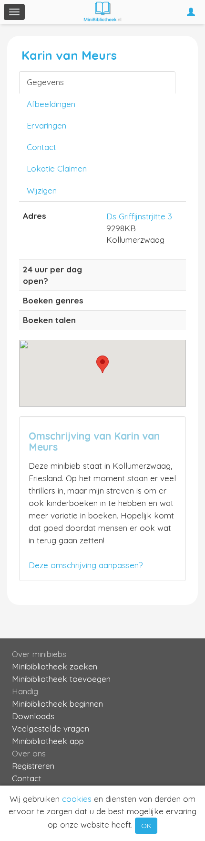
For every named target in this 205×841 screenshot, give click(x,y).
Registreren (33, 766)
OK (146, 825)
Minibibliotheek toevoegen (61, 679)
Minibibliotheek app (48, 741)
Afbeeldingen (51, 104)
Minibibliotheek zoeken (54, 666)
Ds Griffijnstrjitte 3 (139, 216)
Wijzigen (42, 190)
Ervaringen (46, 125)
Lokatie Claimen (57, 168)
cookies (77, 799)
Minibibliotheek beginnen (57, 704)
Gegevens (45, 82)
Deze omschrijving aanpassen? (86, 565)
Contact (41, 147)
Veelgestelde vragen (50, 728)
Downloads (33, 716)
